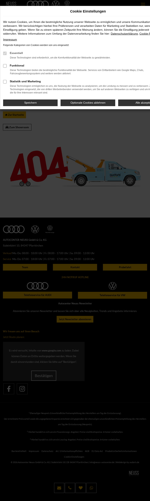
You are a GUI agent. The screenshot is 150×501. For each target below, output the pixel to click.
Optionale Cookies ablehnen (88, 102)
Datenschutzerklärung (124, 33)
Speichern (30, 102)
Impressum (10, 39)
